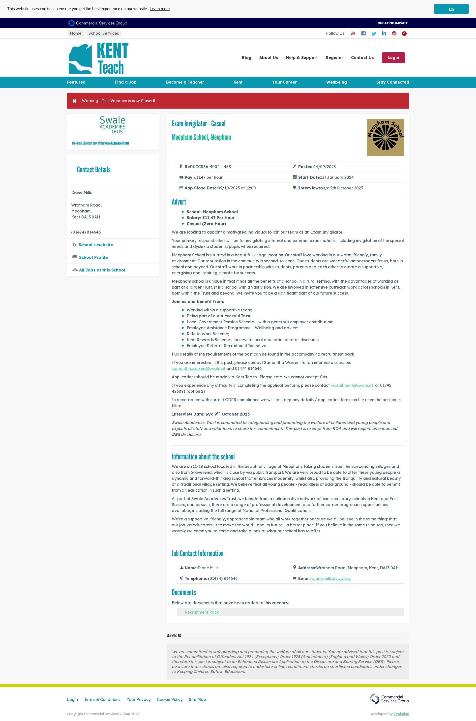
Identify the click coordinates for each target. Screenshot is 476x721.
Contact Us (362, 57)
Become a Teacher (185, 82)
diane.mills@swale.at (332, 578)
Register (334, 57)
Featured (76, 82)
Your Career (284, 82)
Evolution (401, 714)
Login (393, 57)
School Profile (93, 257)
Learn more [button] (160, 9)
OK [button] (451, 9)
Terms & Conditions (102, 699)
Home (76, 33)
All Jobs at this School (102, 270)
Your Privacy (138, 699)
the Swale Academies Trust (114, 143)
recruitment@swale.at (352, 385)
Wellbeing (336, 82)
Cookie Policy (170, 699)
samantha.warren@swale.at (198, 368)
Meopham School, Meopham (201, 137)
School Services (104, 33)
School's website (96, 244)
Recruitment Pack (202, 612)
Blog (246, 57)
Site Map (197, 699)
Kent (238, 82)
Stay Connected (392, 82)
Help (302, 57)
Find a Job (126, 82)
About (268, 57)
